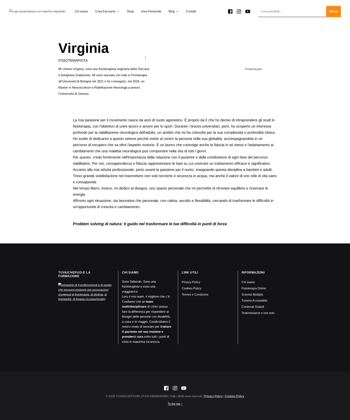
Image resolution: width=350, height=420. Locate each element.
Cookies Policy (191, 288)
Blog (172, 11)
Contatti (191, 11)
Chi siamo (81, 11)
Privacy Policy (191, 282)
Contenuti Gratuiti (253, 306)
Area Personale (151, 11)
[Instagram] (239, 11)
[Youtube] (247, 11)
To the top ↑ (175, 403)
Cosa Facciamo (105, 11)
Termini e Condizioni (195, 294)
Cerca (333, 11)
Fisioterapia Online (254, 288)
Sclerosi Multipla (252, 294)
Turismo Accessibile (254, 300)
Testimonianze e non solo (258, 312)
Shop (130, 11)
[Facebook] (230, 11)
